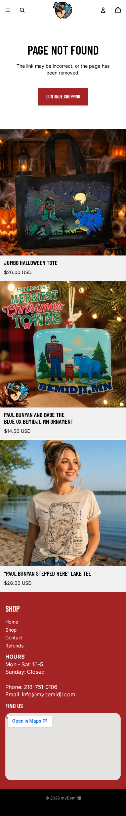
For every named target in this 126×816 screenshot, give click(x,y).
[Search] (22, 10)
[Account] (103, 10)
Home (11, 622)
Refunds (14, 645)
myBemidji (71, 797)
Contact (14, 637)
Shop (11, 630)
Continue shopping (63, 96)
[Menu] (7, 10)
